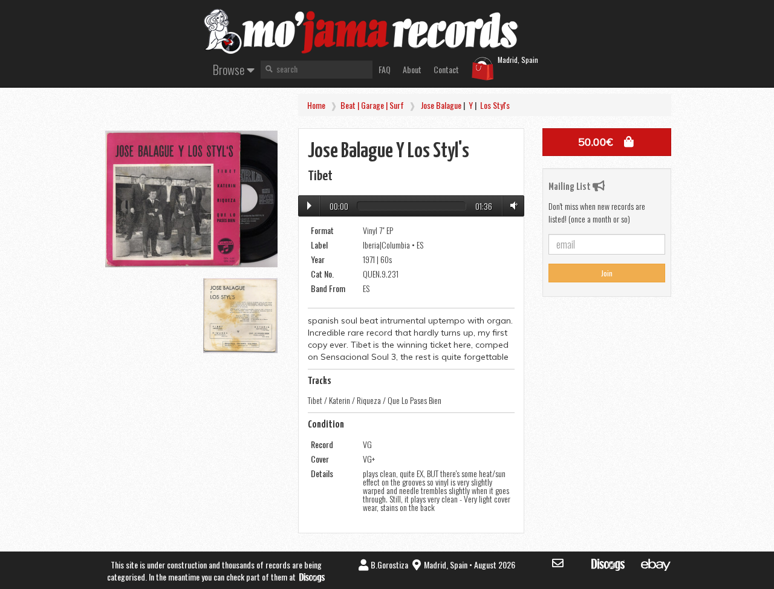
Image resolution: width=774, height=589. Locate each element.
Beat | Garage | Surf (372, 105)
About (412, 69)
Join (607, 273)
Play (309, 205)
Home (316, 105)
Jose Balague (441, 105)
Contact (446, 69)
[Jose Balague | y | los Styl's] (191, 199)
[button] (606, 142)
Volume (511, 205)
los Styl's (495, 105)
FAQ (385, 69)
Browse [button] (230, 69)
